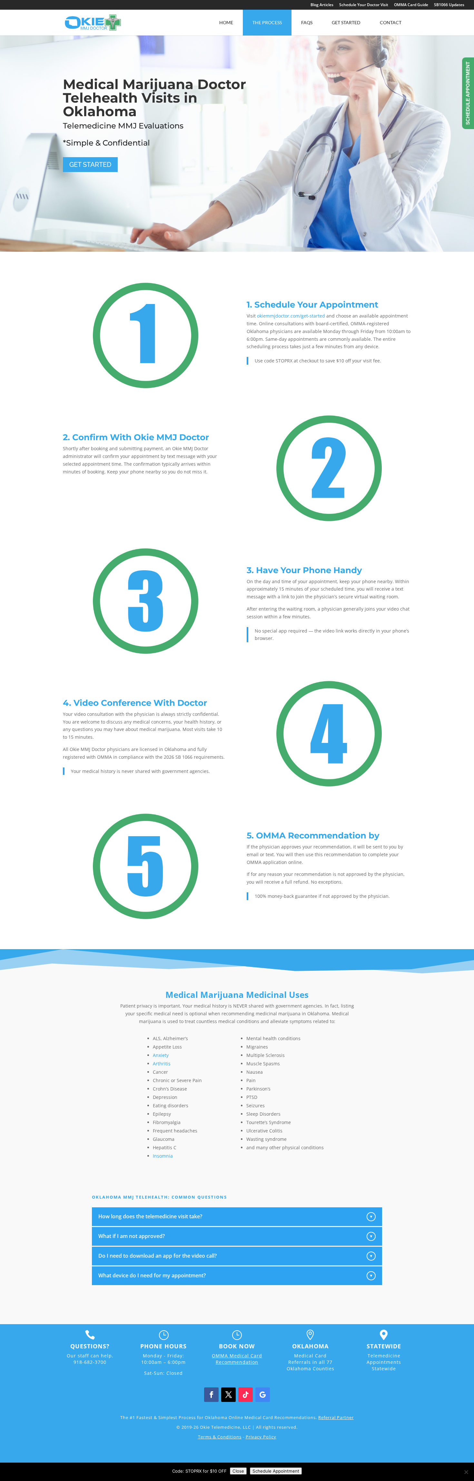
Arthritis (162, 1063)
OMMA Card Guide (411, 5)
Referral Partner (336, 1417)
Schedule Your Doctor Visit (363, 5)
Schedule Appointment (275, 1471)
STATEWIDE (384, 1346)
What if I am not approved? (235, 1236)
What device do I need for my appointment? (235, 1275)
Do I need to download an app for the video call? (235, 1255)
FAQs (306, 22)
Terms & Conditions (220, 1437)
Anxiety (161, 1055)
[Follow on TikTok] (245, 1394)
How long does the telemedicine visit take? (235, 1216)
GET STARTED (90, 164)
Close (238, 1471)
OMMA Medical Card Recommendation (237, 1359)
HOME (226, 22)
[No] (466, 1472)
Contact (390, 22)
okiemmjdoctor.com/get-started (291, 316)
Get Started (346, 22)
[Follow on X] (228, 1394)
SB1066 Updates (449, 5)
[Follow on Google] (262, 1394)
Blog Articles (322, 5)
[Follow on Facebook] (211, 1394)
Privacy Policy (261, 1437)
